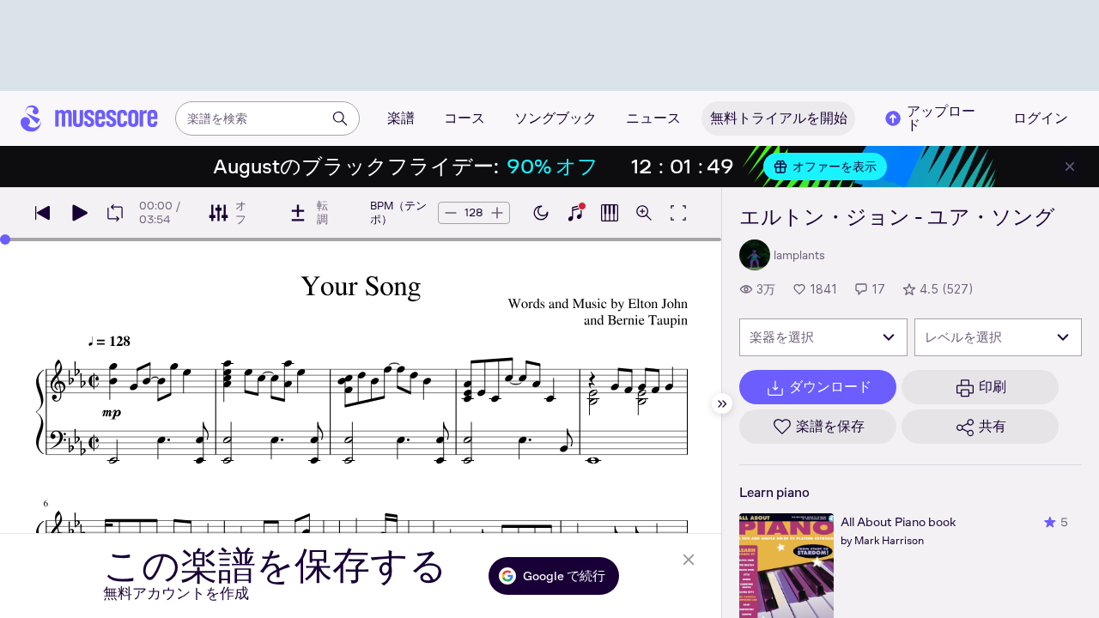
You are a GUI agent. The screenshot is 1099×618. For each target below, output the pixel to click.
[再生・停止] (79, 213)
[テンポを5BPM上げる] (497, 213)
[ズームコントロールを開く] (644, 213)
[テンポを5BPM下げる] (450, 213)
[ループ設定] (115, 213)
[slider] (5, 239)
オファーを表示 (834, 166)
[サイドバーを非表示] (722, 403)
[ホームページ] (89, 118)
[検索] (340, 118)
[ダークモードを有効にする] (541, 213)
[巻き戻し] (43, 213)
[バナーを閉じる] (1069, 166)
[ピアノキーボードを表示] (575, 213)
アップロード (941, 118)
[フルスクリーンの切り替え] (678, 213)
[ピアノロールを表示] (609, 213)
